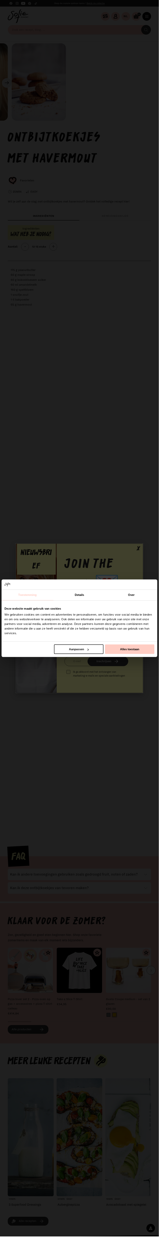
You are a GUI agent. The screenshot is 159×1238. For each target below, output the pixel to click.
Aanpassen (76, 649)
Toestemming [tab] (27, 594)
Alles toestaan (129, 649)
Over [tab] (131, 594)
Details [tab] (79, 594)
